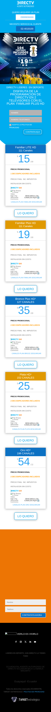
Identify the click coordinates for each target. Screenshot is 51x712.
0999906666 (27, 17)
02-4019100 (27, 28)
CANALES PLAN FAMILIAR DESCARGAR (26, 202)
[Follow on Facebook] (16, 642)
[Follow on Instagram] (21, 642)
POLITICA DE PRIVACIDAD (34, 692)
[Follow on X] (25, 642)
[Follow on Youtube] (35, 642)
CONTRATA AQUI (33, 132)
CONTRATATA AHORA (32, 615)
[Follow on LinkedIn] (30, 642)
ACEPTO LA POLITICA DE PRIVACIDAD (20, 126)
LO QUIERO (25, 213)
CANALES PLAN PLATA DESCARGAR (26, 429)
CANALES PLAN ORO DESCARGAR (26, 505)
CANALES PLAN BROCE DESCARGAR (26, 353)
